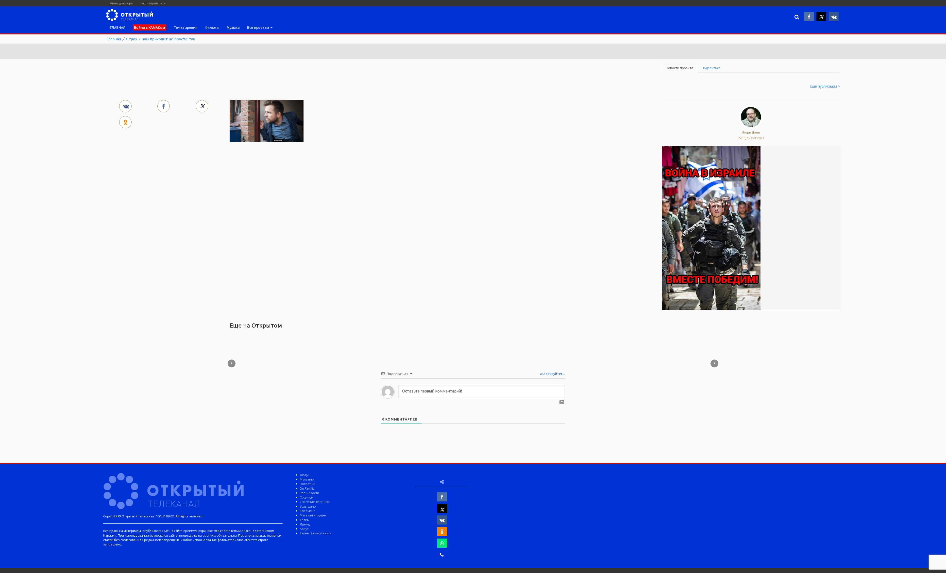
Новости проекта (679, 68)
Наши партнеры (151, 3)
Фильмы (212, 27)
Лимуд (305, 524)
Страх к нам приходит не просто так (160, 38)
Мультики (307, 479)
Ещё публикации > (825, 86)
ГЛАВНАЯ (117, 27)
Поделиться (711, 68)
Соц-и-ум (306, 497)
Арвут (304, 529)
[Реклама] (711, 227)
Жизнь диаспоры (121, 3)
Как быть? (307, 511)
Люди (304, 475)
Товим (304, 520)
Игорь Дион (751, 132)
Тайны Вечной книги (316, 533)
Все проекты (258, 27)
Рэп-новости (309, 493)
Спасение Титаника (315, 501)
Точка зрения (185, 27)
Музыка (233, 27)
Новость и (307, 484)
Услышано (308, 506)
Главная (113, 38)
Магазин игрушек (313, 515)
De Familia (307, 488)
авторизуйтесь (552, 374)
